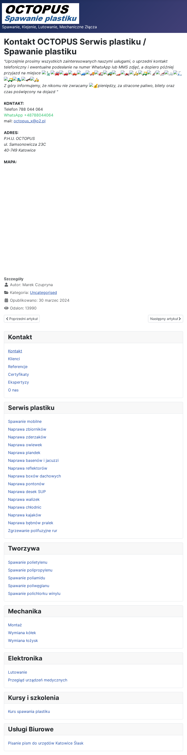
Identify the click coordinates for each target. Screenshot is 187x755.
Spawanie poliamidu (26, 577)
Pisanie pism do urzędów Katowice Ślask (46, 743)
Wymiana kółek (22, 632)
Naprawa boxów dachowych (34, 476)
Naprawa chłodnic (24, 507)
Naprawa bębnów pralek (30, 522)
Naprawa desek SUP (27, 491)
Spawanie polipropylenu (30, 570)
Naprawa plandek (24, 452)
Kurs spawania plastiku (29, 711)
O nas (13, 389)
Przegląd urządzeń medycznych (37, 680)
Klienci (14, 358)
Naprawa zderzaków (27, 437)
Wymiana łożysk (23, 640)
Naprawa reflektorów (27, 468)
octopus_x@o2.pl (30, 120)
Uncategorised (43, 292)
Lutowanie (17, 672)
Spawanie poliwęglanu (28, 585)
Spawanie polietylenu (27, 562)
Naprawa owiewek (25, 444)
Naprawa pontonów (26, 483)
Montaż (15, 624)
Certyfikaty (18, 374)
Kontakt (15, 350)
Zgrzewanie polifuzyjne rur (32, 530)
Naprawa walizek (24, 499)
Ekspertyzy (18, 382)
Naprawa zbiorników (27, 429)
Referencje (18, 366)
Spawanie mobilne (25, 421)
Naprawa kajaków (24, 515)
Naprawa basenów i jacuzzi (33, 460)
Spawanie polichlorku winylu (34, 593)
